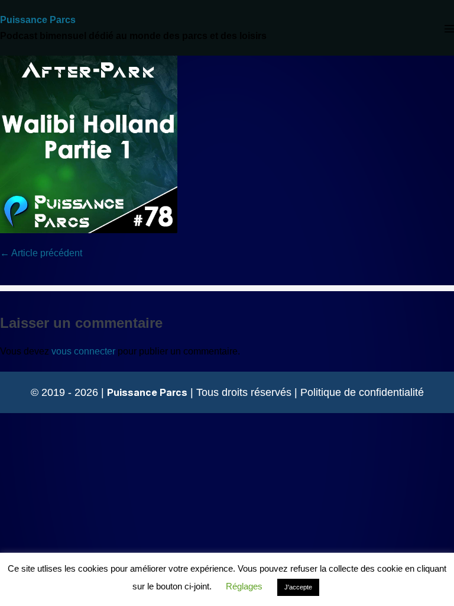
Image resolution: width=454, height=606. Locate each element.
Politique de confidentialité (362, 392)
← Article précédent (41, 253)
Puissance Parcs (38, 20)
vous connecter (83, 351)
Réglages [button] (244, 586)
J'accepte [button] (298, 587)
